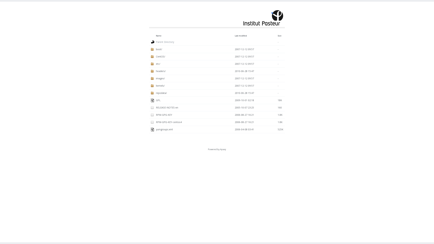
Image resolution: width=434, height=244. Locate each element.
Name (158, 36)
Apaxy (223, 149)
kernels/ (160, 85)
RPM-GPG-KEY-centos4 (169, 122)
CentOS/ (160, 56)
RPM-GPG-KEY (164, 114)
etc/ (158, 63)
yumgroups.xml (164, 129)
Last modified (241, 36)
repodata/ (161, 93)
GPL (158, 100)
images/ (160, 78)
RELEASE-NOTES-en (167, 107)
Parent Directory (165, 42)
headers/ (161, 71)
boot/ (159, 49)
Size (279, 36)
